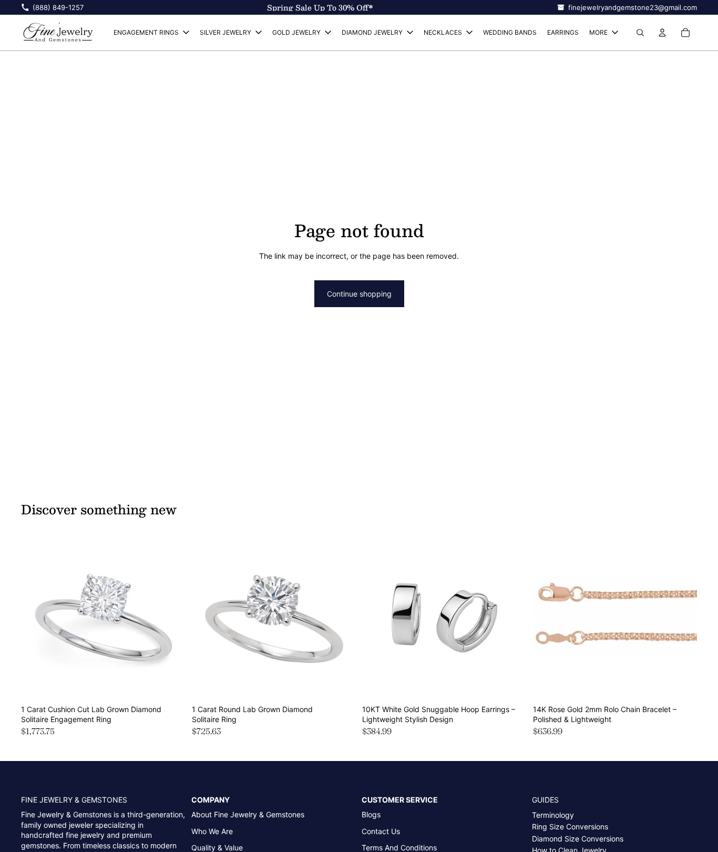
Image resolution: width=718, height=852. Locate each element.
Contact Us (381, 831)
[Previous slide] (37, 617)
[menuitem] (603, 32)
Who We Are (212, 831)
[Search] (640, 32)
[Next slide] (170, 617)
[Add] (169, 683)
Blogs (371, 814)
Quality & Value (217, 847)
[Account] (662, 32)
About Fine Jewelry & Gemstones (247, 814)
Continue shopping (359, 293)
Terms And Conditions (399, 847)
